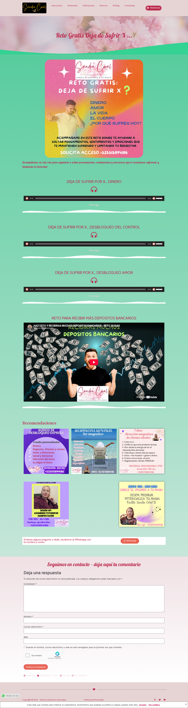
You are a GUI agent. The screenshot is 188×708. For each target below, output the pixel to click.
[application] (94, 198)
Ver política (154, 705)
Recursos (104, 5)
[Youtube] (165, 700)
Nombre (28, 616)
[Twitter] (160, 700)
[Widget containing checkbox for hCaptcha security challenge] (43, 655)
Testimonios (72, 5)
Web (26, 637)
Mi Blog (116, 5)
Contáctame (130, 5)
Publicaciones (89, 5)
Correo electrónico (34, 627)
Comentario (30, 584)
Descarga (94, 204)
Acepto (142, 705)
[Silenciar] (154, 198)
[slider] (159, 198)
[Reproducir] (27, 198)
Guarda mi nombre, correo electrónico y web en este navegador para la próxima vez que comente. (74, 647)
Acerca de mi (57, 5)
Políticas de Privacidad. (94, 700)
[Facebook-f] (155, 700)
